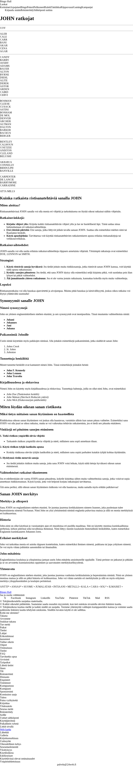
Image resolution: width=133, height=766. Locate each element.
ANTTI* (4, 586)
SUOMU (28, 586)
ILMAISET (115, 586)
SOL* (103, 586)
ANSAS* (16, 586)
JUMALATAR (43, 586)
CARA (94, 586)
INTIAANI (59, 586)
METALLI (73, 586)
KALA (84, 586)
